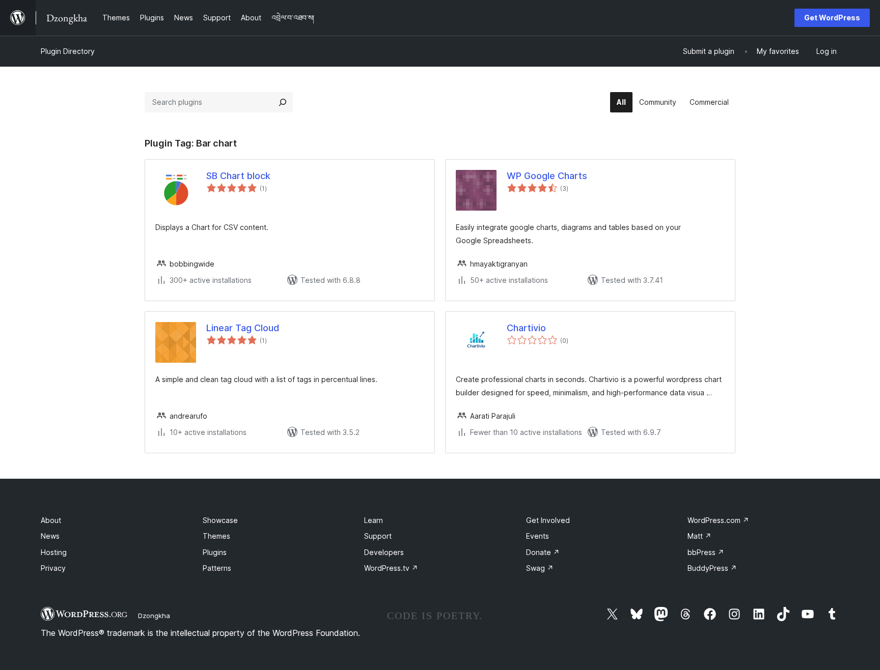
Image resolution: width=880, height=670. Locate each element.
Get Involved (548, 520)
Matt (699, 536)
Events (537, 536)
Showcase (220, 520)
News (50, 536)
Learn (373, 520)
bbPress (706, 552)
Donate (543, 552)
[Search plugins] (282, 102)
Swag (540, 568)
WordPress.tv (391, 568)
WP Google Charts (547, 175)
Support (378, 536)
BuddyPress (712, 568)
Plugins (215, 552)
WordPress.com (718, 520)
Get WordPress (832, 17)
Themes (216, 536)
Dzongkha (154, 615)
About (51, 520)
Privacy (53, 568)
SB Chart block (238, 175)
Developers (384, 552)
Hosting (54, 552)
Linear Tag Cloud (242, 328)
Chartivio (526, 328)
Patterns (217, 568)
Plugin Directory (68, 51)
